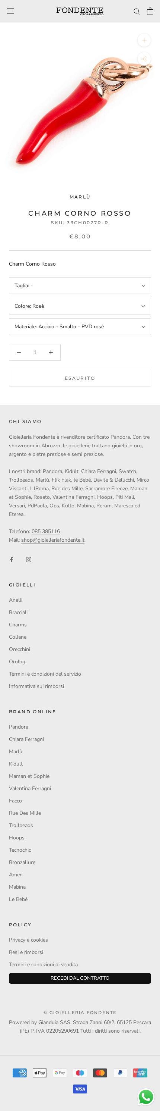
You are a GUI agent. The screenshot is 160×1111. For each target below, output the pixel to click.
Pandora (18, 726)
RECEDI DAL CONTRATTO (80, 978)
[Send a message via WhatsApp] (146, 1097)
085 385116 (46, 531)
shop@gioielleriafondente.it (52, 540)
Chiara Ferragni (26, 739)
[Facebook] (11, 559)
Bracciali (18, 612)
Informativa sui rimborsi (36, 686)
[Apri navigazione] (10, 11)
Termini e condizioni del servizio (45, 673)
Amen (16, 874)
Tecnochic (20, 850)
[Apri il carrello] (150, 11)
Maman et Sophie (29, 776)
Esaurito (80, 378)
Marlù (80, 197)
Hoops (17, 837)
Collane (17, 637)
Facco (15, 800)
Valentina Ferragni (30, 788)
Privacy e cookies (28, 939)
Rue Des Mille (25, 813)
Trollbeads (21, 825)
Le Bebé (18, 899)
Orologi (17, 661)
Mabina (17, 887)
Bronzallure (22, 862)
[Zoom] (144, 40)
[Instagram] (28, 559)
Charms (18, 624)
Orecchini (19, 649)
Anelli (15, 600)
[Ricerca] (137, 11)
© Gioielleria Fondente (80, 1012)
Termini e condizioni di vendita (43, 964)
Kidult (16, 763)
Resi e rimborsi (26, 952)
